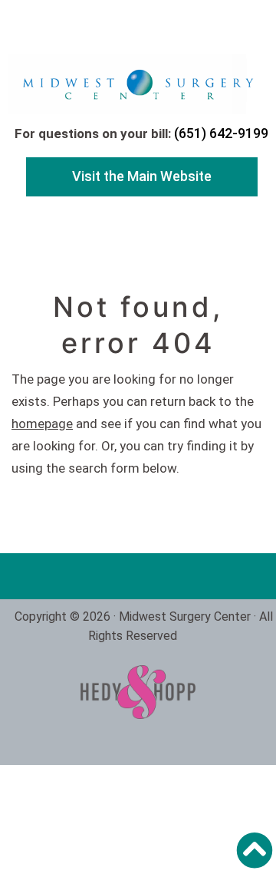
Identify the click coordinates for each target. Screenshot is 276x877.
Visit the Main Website (142, 176)
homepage (42, 423)
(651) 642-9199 (221, 133)
